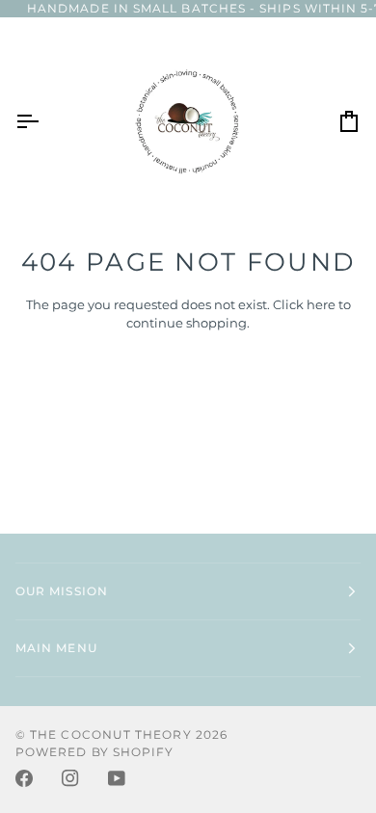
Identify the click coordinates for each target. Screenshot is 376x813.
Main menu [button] (56, 648)
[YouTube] (116, 778)
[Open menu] (44, 121)
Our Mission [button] (61, 591)
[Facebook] (24, 778)
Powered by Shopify (94, 752)
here (321, 304)
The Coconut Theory (110, 734)
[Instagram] (70, 778)
